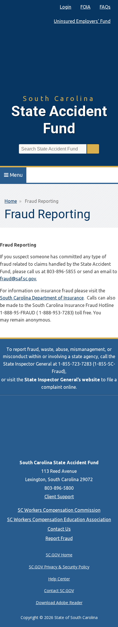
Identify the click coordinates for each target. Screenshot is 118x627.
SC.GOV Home (59, 554)
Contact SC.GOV (59, 590)
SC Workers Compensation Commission (59, 510)
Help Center (59, 579)
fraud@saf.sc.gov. (18, 278)
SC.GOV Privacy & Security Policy (59, 567)
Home (11, 201)
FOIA (85, 6)
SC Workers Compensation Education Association (59, 519)
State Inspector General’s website (62, 379)
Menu (16, 175)
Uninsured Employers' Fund (82, 21)
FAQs (105, 6)
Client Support (59, 496)
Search (93, 149)
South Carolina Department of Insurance (42, 297)
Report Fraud (59, 538)
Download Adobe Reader (59, 602)
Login (65, 6)
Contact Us (59, 528)
